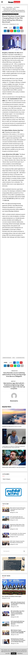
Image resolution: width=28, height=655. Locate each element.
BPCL (14, 357)
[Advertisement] (14, 296)
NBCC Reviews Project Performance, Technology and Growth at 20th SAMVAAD (17, 509)
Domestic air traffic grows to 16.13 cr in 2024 (11, 426)
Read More (20, 653)
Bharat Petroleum (7, 357)
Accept (13, 653)
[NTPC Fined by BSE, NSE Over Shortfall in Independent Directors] (5, 518)
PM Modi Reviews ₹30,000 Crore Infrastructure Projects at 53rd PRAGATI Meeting (18, 640)
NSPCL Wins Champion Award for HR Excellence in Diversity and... (17, 541)
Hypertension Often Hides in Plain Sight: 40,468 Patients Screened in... (17, 526)
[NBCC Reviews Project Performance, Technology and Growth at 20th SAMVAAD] (5, 509)
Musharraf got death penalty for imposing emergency (13, 467)
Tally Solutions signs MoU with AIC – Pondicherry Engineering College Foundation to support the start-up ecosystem (14, 386)
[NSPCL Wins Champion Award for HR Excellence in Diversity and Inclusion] (5, 543)
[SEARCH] (24, 551)
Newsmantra (6, 24)
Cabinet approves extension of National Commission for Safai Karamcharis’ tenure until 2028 (13, 446)
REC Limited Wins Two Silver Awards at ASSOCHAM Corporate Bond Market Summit (17, 613)
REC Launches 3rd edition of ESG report (11, 596)
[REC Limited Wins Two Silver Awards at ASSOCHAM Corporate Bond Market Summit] (5, 535)
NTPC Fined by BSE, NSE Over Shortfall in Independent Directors (17, 517)
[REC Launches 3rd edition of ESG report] (14, 587)
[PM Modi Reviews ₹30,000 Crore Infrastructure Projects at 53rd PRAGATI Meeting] (5, 641)
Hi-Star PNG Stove (20, 357)
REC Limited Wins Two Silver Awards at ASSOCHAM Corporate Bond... (18, 534)
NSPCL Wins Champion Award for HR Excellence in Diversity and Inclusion (18, 603)
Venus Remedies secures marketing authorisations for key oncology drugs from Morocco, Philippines (14, 375)
